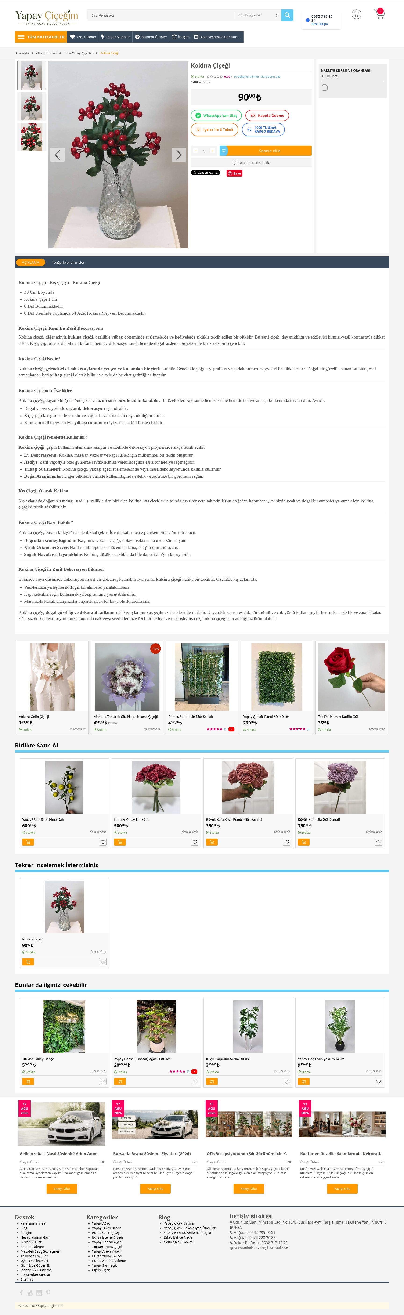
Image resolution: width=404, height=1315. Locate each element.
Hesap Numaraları (35, 1237)
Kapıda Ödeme (32, 1246)
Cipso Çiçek (101, 1270)
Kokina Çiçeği (32, 939)
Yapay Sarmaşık (104, 1265)
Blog (24, 1228)
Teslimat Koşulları (35, 1256)
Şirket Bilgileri (32, 1242)
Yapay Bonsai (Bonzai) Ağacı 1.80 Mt (142, 1059)
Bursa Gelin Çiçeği (106, 1232)
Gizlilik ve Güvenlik (35, 1265)
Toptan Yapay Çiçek (107, 1246)
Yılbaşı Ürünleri (46, 53)
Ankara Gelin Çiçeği (34, 716)
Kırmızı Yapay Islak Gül (131, 819)
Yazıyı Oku (62, 1188)
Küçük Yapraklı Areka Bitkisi (228, 1059)
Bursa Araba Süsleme (109, 1260)
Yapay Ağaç (101, 1223)
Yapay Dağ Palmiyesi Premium (321, 1059)
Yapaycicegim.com (50, 1306)
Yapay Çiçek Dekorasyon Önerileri (190, 1228)
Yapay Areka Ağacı (106, 1251)
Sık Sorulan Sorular (35, 1274)
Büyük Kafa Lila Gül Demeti (319, 819)
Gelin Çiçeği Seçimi (179, 1242)
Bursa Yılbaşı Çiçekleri (78, 53)
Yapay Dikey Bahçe (106, 1228)
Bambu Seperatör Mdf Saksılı (190, 716)
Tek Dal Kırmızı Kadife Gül (338, 716)
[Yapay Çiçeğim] (47, 18)
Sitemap (27, 1279)
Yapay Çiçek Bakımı (179, 1223)
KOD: (194, 82)
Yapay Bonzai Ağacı (107, 1242)
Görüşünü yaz (270, 76)
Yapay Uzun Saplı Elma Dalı (43, 819)
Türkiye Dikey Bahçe (38, 1059)
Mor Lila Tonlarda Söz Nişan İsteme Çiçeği (126, 716)
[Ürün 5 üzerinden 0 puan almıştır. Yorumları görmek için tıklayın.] (215, 76)
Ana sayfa (22, 53)
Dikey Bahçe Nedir (178, 1237)
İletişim (26, 1232)
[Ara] (287, 15)
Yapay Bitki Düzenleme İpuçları (188, 1232)
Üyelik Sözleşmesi (34, 1260)
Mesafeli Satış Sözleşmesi (41, 1251)
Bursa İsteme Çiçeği (107, 1237)
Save (237, 173)
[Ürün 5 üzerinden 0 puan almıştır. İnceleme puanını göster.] (78, 729)
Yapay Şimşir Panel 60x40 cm (266, 716)
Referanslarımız (33, 1223)
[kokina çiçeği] (118, 154)
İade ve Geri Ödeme (36, 1270)
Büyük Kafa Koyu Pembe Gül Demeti (234, 819)
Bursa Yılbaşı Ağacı (107, 1256)
